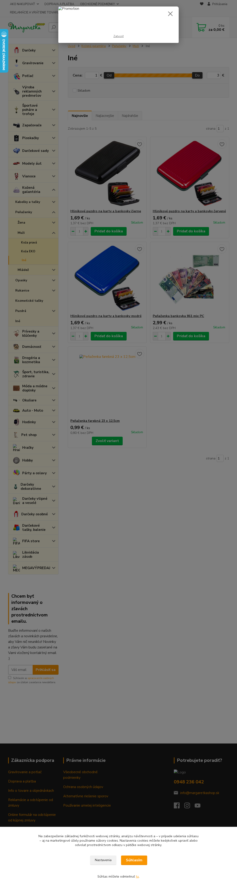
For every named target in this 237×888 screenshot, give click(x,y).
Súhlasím (134, 860)
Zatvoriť (118, 36)
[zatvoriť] (170, 13)
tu (137, 876)
